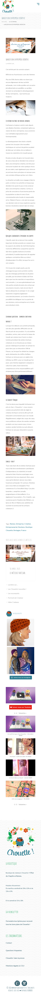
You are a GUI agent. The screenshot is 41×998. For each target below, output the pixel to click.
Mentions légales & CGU (15, 966)
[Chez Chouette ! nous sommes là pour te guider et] (20, 632)
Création (27, 524)
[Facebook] (17, 982)
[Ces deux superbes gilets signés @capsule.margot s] (20, 660)
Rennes (12, 524)
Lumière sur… (13, 585)
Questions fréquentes (14, 950)
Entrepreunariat (12, 527)
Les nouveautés (13, 593)
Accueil (4, 21)
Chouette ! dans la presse (15, 958)
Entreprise (20, 524)
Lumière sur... (10, 63)
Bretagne (16, 530)
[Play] (20, 695)
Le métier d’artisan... (18, 573)
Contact (9, 943)
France (23, 530)
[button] (23, 713)
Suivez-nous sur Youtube (21, 707)
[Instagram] (24, 982)
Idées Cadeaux (13, 602)
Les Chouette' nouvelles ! (17, 589)
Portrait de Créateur (15, 598)
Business (21, 527)
